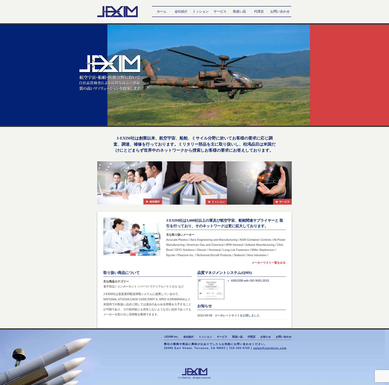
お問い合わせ (280, 11)
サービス (220, 11)
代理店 (259, 11)
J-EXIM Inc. (171, 336)
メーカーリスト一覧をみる (269, 262)
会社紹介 (181, 11)
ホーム (162, 11)
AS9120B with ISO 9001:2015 (250, 280)
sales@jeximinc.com (269, 348)
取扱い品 (239, 11)
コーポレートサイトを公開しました (237, 315)
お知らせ (265, 336)
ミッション (200, 11)
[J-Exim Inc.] (117, 11)
